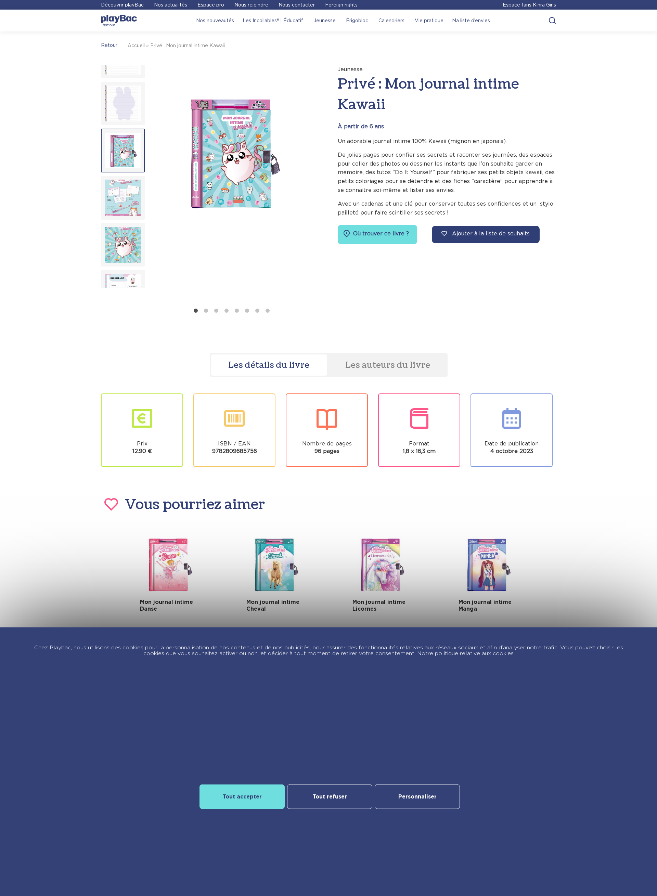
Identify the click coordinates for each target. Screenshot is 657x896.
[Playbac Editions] (119, 20)
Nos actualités (170, 5)
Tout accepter (242, 796)
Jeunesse (324, 20)
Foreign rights (341, 5)
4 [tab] (226, 311)
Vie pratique (429, 20)
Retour (109, 45)
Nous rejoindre (251, 5)
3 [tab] (216, 311)
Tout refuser (329, 796)
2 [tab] (206, 311)
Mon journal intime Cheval (272, 605)
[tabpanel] (233, 184)
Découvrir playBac (122, 5)
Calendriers (391, 20)
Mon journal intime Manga (485, 605)
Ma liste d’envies (471, 20)
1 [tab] (196, 311)
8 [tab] (268, 311)
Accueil (136, 45)
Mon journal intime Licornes (378, 605)
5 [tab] (237, 311)
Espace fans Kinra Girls (529, 5)
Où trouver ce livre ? (380, 233)
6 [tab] (247, 311)
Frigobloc (357, 20)
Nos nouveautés (215, 20)
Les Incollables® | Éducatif (273, 20)
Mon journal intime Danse (166, 605)
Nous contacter (297, 5)
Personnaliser (417, 796)
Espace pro (210, 5)
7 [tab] (257, 311)
